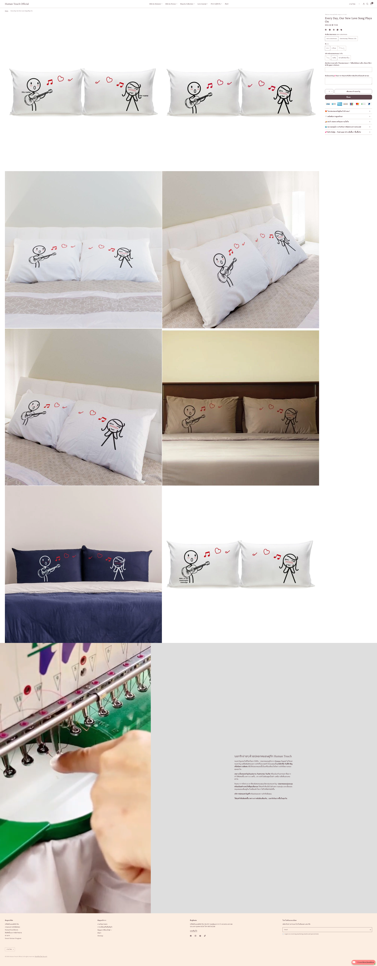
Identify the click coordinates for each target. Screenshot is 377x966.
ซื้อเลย (348, 97)
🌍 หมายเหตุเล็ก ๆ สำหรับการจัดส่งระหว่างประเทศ (343, 127)
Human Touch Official (17, 4)
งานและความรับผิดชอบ (12, 927)
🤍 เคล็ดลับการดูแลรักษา (334, 116)
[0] (370, 4)
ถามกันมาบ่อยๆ (102, 924)
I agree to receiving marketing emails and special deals (302, 934)
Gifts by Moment (155, 4)
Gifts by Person (170, 4)
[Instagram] (197, 936)
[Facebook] (326, 30)
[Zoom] (158, 18)
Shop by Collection (186, 4)
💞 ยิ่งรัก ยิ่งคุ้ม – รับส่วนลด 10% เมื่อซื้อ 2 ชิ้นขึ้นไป (343, 132)
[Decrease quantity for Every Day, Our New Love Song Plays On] (326, 91)
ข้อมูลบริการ (101, 920)
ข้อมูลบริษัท (9, 920)
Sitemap (100, 936)
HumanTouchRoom (11, 930)
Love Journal (202, 4)
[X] (330, 30)
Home (6, 11)
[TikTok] (206, 936)
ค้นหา (227, 4)
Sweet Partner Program (13, 938)
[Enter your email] (370, 929)
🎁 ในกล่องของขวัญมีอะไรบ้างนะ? (337, 111)
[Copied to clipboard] (341, 30)
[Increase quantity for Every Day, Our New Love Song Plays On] (331, 91)
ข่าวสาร (7, 935)
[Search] (367, 4)
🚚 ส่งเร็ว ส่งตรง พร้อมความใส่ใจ (337, 122)
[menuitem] (156, 4)
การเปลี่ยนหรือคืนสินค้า (104, 927)
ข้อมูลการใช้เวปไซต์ (103, 930)
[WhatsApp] (338, 30)
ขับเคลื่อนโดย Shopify (41, 956)
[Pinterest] (334, 30)
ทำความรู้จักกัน (216, 4)
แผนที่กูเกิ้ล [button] (193, 931)
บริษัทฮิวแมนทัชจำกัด (12, 924)
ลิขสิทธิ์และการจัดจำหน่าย (13, 933)
